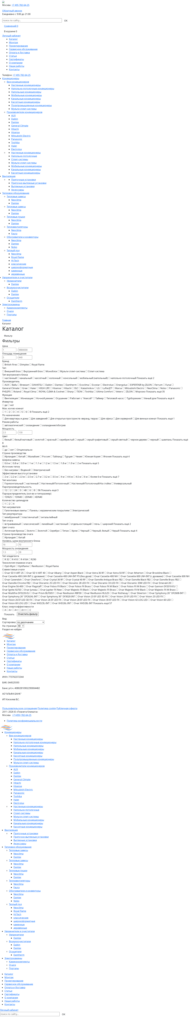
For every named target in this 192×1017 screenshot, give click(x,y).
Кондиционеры (10, 78)
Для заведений (39, 418)
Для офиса (107, 418)
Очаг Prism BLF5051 (43, 593)
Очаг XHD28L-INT (83, 603)
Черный (84, 530)
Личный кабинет (11, 35)
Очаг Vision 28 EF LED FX (77, 599)
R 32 (7, 559)
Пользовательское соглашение (19, 708)
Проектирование (18, 45)
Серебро (54, 530)
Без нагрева (11, 470)
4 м (62, 476)
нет (12, 405)
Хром (74, 530)
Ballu (14, 384)
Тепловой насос (115, 398)
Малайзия (33, 456)
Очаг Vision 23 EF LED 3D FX (93, 596)
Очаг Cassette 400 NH (106, 576)
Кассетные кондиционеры (25, 102)
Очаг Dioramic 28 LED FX (76, 583)
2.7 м (38, 476)
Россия (46, 456)
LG (98, 388)
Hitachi (15, 129)
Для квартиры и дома (16, 418)
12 (6, 490)
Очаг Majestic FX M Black (132, 589)
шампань (166, 439)
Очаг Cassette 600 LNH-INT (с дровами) (142, 576)
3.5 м (55, 476)
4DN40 (38, 497)
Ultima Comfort (104, 391)
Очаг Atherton (135, 572)
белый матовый (23, 439)
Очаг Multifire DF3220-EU (16, 593)
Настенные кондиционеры (26, 85)
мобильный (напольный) (94, 378)
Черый (115, 530)
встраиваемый (13, 524)
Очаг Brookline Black (157, 572)
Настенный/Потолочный (55, 483)
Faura (14, 233)
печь (97, 524)
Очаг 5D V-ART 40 (35, 572)
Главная (6, 320)
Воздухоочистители (18, 287)
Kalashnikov (87, 388)
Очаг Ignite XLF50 (11, 589)
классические (18, 263)
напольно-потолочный (123, 378)
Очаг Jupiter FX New (51, 589)
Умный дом (150, 398)
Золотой (42, 530)
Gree (24, 388)
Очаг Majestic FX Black (77, 589)
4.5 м (78, 476)
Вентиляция (8, 176)
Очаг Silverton (138, 593)
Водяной (25, 470)
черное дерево (138, 439)
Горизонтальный (14, 483)
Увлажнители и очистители (17, 277)
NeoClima (152, 388)
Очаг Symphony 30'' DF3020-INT (58, 596)
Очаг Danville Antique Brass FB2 (105, 579)
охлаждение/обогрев (53, 425)
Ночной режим (44, 398)
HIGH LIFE (44, 388)
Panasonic (16, 139)
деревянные (18, 274)
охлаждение (32, 425)
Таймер (99, 398)
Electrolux (16, 149)
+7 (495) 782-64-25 (21, 715)
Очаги (10, 311)
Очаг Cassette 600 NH (177, 576)
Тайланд (57, 456)
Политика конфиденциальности (24, 720)
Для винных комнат (146, 418)
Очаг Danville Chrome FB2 (16, 583)
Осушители (13, 297)
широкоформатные (22, 267)
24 (15, 490)
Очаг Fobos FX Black (55, 586)
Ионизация (27, 398)
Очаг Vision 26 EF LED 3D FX (17, 599)
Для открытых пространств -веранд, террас (74, 418)
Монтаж (13, 42)
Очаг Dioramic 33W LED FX (135, 583)
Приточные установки (23, 179)
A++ (17, 610)
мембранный (12, 517)
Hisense (15, 132)
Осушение (61, 398)
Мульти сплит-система (72, 371)
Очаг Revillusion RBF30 (69, 593)
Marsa (118, 388)
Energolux (121, 384)
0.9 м (24, 463)
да (6, 405)
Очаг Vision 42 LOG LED (135, 599)
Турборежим (134, 398)
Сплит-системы (19, 159)
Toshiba (15, 142)
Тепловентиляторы (17, 226)
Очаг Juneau (30, 589)
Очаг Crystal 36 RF (53, 579)
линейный (47, 524)
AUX (13, 115)
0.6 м (7, 463)
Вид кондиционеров (18, 81)
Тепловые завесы (16, 196)
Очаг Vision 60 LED (161, 599)
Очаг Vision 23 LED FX (151, 596)
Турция (69, 456)
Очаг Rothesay (120, 593)
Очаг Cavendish (13, 579)
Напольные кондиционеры (26, 91)
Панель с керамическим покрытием (49, 510)
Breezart (24, 384)
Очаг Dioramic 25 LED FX (46, 583)
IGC (76, 388)
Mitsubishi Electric (21, 135)
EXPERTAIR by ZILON (141, 384)
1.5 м (55, 463)
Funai (168, 384)
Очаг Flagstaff (33, 586)
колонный (54, 378)
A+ (10, 610)
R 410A (24, 559)
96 (39, 490)
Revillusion (37, 566)
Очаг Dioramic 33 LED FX (105, 583)
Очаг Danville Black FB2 (138, 579)
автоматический (14, 425)
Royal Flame (17, 257)
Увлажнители (14, 280)
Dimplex (24, 364)
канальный (26, 378)
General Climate (19, 125)
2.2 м (13, 476)
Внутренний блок (33, 371)
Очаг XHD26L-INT (61, 603)
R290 (33, 559)
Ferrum (158, 384)
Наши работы (16, 66)
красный (52, 439)
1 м (31, 463)
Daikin (14, 118)
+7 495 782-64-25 (20, 5)
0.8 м (15, 463)
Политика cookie (47, 708)
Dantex (15, 122)
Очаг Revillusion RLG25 (96, 593)
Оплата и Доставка (19, 52)
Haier (14, 145)
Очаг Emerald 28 (162, 583)
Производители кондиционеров (24, 112)
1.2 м (47, 463)
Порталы (12, 314)
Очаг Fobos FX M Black (106, 586)
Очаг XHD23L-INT (40, 603)
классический (31, 524)
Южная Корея (92, 456)
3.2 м (47, 476)
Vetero (119, 391)
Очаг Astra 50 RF (116, 572)
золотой (39, 439)
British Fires (11, 364)
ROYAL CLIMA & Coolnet (51, 391)
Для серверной (124, 418)
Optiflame (23, 566)
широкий (108, 524)
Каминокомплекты (17, 307)
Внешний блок (13, 371)
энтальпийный (49, 517)
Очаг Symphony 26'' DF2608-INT (166, 593)
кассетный (40, 378)
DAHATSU (37, 384)
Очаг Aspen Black (73, 572)
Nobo (14, 247)
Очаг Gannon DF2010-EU (162, 586)
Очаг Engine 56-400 (12, 586)
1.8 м (63, 463)
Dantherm (16, 301)
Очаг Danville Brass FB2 (166, 579)
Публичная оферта (66, 708)
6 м (86, 476)
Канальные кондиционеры (26, 98)
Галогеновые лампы (16, 510)
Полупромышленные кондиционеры (31, 105)
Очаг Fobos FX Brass (80, 586)
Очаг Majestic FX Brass (104, 589)
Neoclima (16, 199)
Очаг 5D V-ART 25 (14, 572)
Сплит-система (96, 371)
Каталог (13, 39)
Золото (31, 530)
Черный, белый (100, 530)
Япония (107, 456)
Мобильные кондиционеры (26, 95)
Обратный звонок (12, 10)
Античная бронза (14, 530)
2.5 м (30, 476)
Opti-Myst (10, 566)
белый (8, 439)
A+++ (24, 610)
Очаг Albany (54, 572)
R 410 (15, 559)
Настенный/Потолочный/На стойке (91, 483)
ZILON (129, 391)
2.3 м (22, 476)
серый (80, 439)
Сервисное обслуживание (23, 49)
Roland (17, 391)
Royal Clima (30, 391)
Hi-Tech (15, 260)
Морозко (140, 391)
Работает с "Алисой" (81, 398)
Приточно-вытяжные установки (28, 183)
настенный (11, 378)
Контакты (14, 69)
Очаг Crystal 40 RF (75, 579)
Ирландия (10, 456)
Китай (22, 456)
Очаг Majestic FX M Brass (162, 589)
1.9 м (71, 463)
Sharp (70, 391)
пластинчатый (30, 517)
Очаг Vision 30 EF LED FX (106, 599)
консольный (70, 378)
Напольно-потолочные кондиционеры (32, 88)
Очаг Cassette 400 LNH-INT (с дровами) (23, 576)
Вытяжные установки (23, 186)
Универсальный (123, 483)
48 (25, 490)
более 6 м (96, 476)
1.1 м (38, 463)
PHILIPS (6, 391)
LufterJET (107, 388)
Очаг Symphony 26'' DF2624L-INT (20, 596)
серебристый (66, 439)
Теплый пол (13, 250)
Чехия (78, 456)
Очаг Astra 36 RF (95, 572)
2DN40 (28, 497)
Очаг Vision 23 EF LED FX (123, 596)
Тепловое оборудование (15, 193)
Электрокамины (11, 304)
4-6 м (70, 476)
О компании (15, 62)
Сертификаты (16, 59)
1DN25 (8, 497)
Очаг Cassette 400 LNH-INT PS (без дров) (69, 576)
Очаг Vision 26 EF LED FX (48, 599)
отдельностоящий (81, 524)
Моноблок (51, 371)
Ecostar (96, 384)
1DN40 (18, 497)
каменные (16, 270)
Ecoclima (84, 384)
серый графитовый (97, 439)
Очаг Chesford (32, 579)
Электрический (41, 470)
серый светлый (119, 439)
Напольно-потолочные (24, 156)
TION (79, 391)
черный (154, 439)
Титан (65, 530)
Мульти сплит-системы (24, 108)
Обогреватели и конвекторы (22, 237)
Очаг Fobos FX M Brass (133, 586)
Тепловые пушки (16, 216)
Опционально (24, 449)
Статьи (13, 55)
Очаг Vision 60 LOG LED (15, 603)
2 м (79, 463)
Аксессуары (17, 189)
